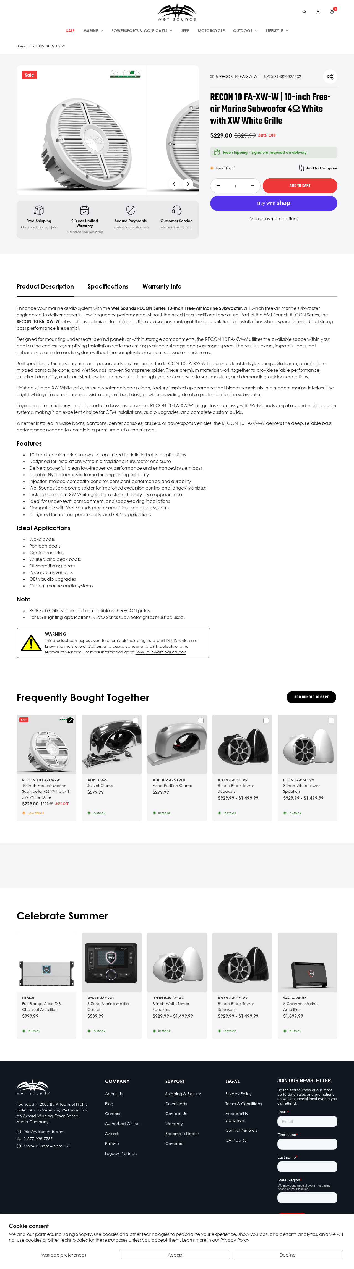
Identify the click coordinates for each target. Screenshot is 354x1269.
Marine (90, 30)
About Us (113, 1093)
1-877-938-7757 (38, 1138)
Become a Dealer (182, 1133)
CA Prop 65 (236, 1140)
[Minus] (218, 185)
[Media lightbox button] (82, 130)
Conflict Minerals (241, 1130)
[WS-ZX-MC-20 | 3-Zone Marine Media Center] (112, 962)
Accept (176, 1255)
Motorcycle (211, 30)
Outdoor (243, 30)
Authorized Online (122, 1123)
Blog (109, 1103)
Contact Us (176, 1113)
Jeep (185, 30)
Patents (112, 1143)
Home (21, 46)
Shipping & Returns (183, 1093)
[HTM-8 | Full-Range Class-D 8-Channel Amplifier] (46, 962)
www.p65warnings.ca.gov (161, 652)
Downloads (176, 1103)
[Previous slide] (173, 184)
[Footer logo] (33, 1087)
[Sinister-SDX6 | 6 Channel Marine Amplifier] (307, 962)
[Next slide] (187, 184)
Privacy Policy (234, 1240)
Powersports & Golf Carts (139, 30)
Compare (174, 1143)
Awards (112, 1133)
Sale (70, 30)
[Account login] (318, 11)
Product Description (45, 286)
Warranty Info (162, 286)
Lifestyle (274, 30)
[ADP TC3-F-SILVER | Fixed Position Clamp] (177, 744)
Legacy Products (121, 1153)
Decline (288, 1255)
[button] (177, 983)
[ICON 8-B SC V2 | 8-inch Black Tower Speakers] (242, 744)
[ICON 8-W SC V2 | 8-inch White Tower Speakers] (307, 744)
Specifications (108, 286)
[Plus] (252, 185)
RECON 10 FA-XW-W (48, 46)
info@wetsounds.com (44, 1131)
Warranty (174, 1123)
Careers (112, 1113)
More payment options (273, 218)
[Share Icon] (330, 76)
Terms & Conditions (243, 1103)
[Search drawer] (304, 11)
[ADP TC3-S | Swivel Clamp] (112, 744)
